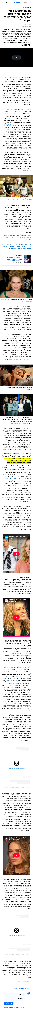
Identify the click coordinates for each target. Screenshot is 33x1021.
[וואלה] (16, 2)
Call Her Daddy (12, 681)
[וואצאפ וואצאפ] (7, 2)
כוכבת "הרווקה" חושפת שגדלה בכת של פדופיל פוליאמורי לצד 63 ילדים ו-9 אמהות (17, 237)
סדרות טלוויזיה (21, 981)
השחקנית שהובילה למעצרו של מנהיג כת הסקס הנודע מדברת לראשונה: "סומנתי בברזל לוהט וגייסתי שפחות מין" (16, 246)
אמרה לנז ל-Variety (13, 479)
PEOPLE (7, 125)
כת (16, 981)
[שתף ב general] (3, 2)
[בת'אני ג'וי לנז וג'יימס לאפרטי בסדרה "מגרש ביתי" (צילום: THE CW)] (16, 378)
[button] (25, 2)
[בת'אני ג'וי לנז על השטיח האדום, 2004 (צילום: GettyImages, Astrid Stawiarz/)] (16, 286)
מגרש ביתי (28, 981)
